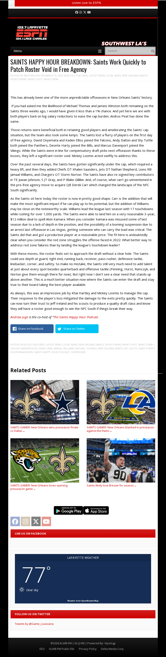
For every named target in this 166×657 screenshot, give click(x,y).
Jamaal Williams (64, 348)
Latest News (97, 75)
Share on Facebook (30, 329)
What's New (51, 79)
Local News (113, 75)
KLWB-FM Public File (61, 649)
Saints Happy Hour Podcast (52, 352)
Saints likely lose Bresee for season (112, 485)
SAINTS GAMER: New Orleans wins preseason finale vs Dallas (44, 429)
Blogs (71, 75)
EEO (42, 649)
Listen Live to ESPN (86, 2)
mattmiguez (32, 75)
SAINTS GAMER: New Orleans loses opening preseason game (38, 487)
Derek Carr (45, 348)
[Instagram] (80, 12)
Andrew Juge (29, 348)
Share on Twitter (74, 329)
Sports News (18, 79)
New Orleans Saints (134, 75)
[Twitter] (84, 12)
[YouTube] (89, 12)
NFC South (130, 348)
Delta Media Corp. (112, 649)
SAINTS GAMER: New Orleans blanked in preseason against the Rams (120, 429)
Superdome (78, 352)
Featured (82, 75)
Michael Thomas (85, 348)
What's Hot (35, 79)
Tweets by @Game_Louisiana (34, 624)
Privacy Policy (88, 649)
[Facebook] (76, 12)
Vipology (110, 643)
